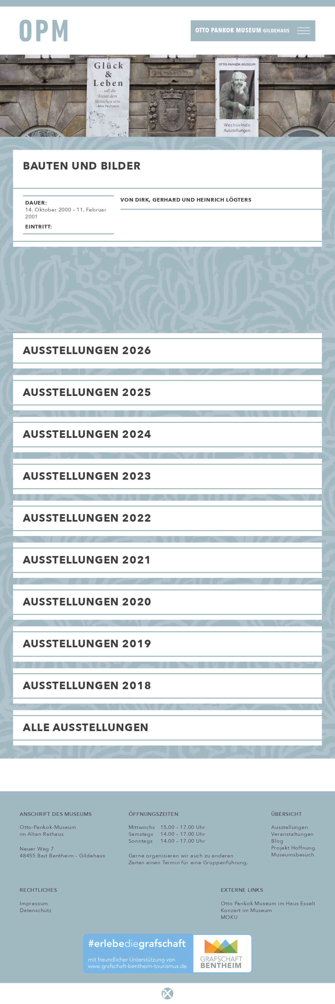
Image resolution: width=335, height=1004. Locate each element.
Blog (277, 841)
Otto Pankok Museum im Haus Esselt (268, 903)
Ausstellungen (289, 827)
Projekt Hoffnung (293, 848)
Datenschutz (36, 910)
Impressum (34, 903)
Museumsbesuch (292, 854)
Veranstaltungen (292, 834)
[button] (221, 202)
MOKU (229, 917)
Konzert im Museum (247, 910)
